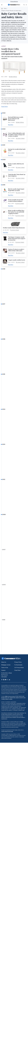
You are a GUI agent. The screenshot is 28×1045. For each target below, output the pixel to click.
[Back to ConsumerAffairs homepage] (2, 8)
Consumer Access (10, 696)
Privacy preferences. (14, 1)
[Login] (26, 5)
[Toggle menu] (2, 5)
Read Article (4, 106)
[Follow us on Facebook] (1, 679)
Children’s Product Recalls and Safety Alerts (11, 10)
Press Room (17, 670)
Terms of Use (4, 667)
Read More (10, 124)
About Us (3, 662)
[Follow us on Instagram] (3, 679)
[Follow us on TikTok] (5, 679)
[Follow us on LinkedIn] (9, 679)
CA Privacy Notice (19, 667)
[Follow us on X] (7, 679)
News (5, 8)
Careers (3, 670)
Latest (3, 46)
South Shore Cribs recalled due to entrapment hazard (10, 51)
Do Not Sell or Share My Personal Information (6, 675)
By (13, 76)
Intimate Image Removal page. (7, 731)
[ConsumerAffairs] (14, 5)
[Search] (24, 5)
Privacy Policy (18, 662)
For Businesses (18, 665)
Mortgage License (5, 665)
